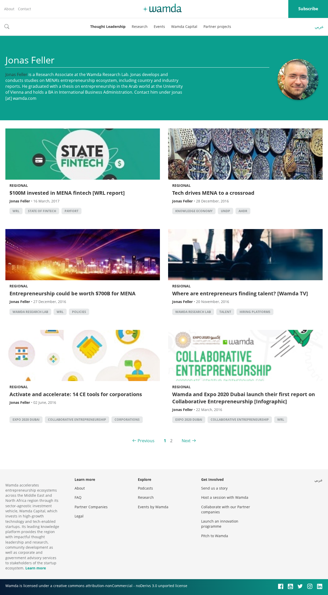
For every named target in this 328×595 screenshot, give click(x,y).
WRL (16, 211)
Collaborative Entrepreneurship (77, 419)
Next (186, 440)
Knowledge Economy (193, 211)
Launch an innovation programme (219, 524)
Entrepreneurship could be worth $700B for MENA (72, 293)
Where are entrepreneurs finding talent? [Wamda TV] (240, 293)
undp (225, 211)
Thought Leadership (108, 26)
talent (225, 312)
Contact (24, 8)
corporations (127, 419)
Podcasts (145, 488)
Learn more (35, 568)
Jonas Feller (16, 74)
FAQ (78, 497)
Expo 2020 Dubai (26, 419)
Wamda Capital (184, 26)
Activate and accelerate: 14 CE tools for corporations (75, 394)
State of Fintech (42, 211)
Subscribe (308, 9)
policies (79, 312)
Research (140, 26)
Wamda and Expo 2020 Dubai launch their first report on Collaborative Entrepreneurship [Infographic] (243, 398)
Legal (79, 516)
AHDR (243, 211)
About (9, 8)
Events (159, 26)
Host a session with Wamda (224, 497)
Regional (18, 185)
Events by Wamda (153, 506)
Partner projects (217, 26)
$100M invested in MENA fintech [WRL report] (67, 192)
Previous (146, 440)
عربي (319, 27)
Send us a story (214, 488)
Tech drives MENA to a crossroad (213, 192)
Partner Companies (91, 506)
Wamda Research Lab (30, 312)
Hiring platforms (255, 312)
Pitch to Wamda (214, 535)
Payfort (71, 211)
